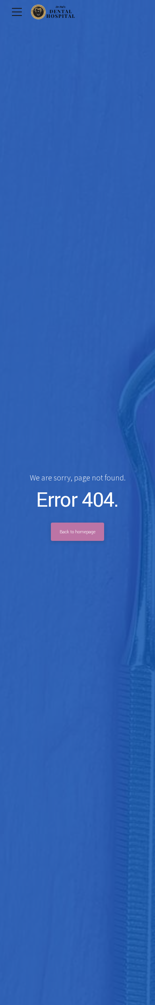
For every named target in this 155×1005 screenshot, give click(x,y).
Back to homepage (77, 532)
